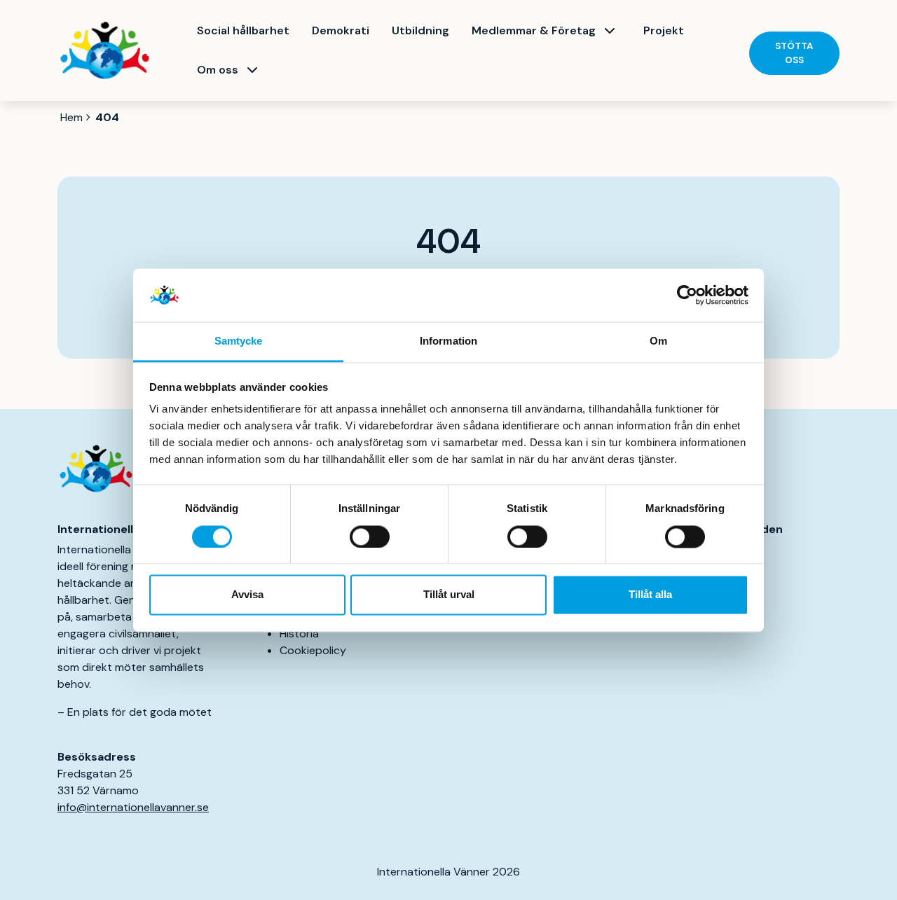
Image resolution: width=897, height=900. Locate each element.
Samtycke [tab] (238, 341)
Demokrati (340, 30)
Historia (299, 633)
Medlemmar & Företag (534, 30)
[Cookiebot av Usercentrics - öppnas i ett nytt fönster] (687, 294)
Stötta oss (794, 53)
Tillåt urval (448, 595)
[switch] (370, 536)
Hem (71, 117)
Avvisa (247, 595)
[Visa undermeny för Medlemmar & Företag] (609, 30)
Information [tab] (448, 341)
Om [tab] (658, 341)
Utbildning (420, 30)
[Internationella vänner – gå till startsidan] (104, 50)
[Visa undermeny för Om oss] (252, 70)
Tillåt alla (650, 595)
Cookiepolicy (313, 650)
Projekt (663, 30)
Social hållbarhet (243, 30)
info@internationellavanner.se (133, 807)
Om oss (217, 69)
